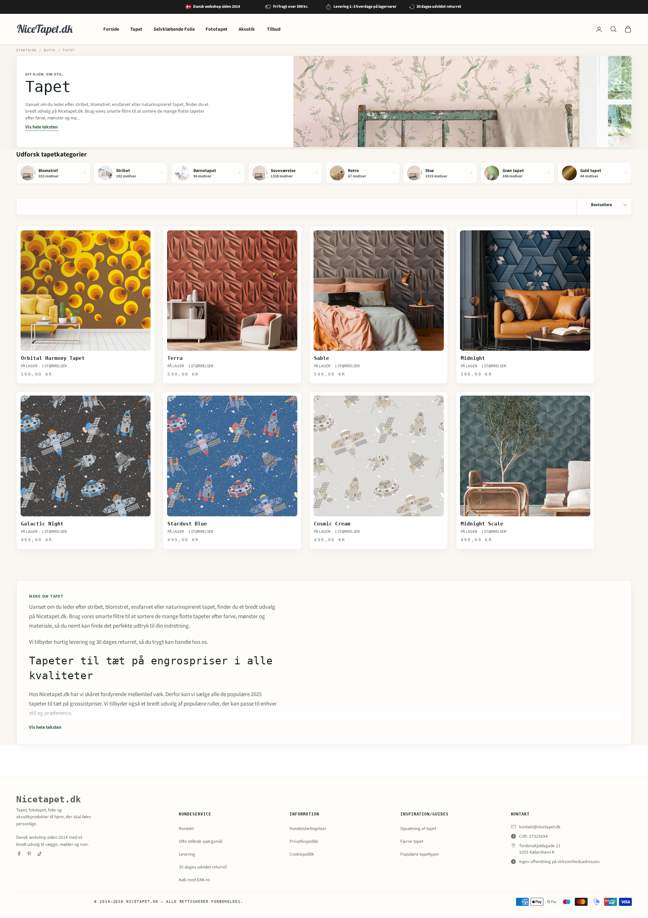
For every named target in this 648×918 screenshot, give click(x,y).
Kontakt (186, 828)
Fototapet (216, 29)
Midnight (473, 358)
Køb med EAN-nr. (195, 880)
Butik (50, 50)
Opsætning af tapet (418, 828)
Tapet (136, 29)
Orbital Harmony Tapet (53, 358)
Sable (321, 358)
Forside (111, 29)
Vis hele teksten (41, 127)
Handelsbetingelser (308, 828)
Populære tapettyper (419, 854)
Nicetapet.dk (48, 799)
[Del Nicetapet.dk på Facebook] (19, 854)
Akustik (247, 29)
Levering (187, 854)
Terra (175, 358)
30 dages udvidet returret (203, 867)
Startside (26, 50)
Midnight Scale (482, 524)
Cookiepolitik (302, 854)
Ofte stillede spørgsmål (200, 841)
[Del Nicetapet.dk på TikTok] (40, 854)
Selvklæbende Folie (174, 29)
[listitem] (53, 172)
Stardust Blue (187, 524)
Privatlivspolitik (304, 841)
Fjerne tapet (411, 841)
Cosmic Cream (332, 524)
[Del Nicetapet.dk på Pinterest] (29, 854)
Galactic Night (42, 524)
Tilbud (273, 29)
